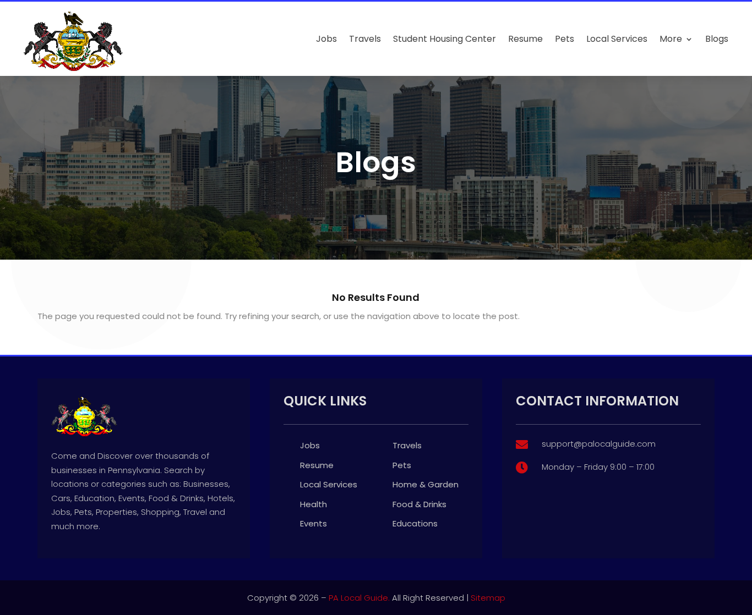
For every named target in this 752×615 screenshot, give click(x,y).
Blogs (716, 38)
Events (313, 523)
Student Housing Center (444, 38)
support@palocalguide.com (599, 443)
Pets (564, 38)
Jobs (326, 38)
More (671, 38)
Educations (415, 523)
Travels (365, 38)
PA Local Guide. (359, 597)
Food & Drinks (419, 504)
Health (313, 504)
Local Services (616, 38)
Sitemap (488, 597)
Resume (525, 38)
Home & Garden (426, 484)
